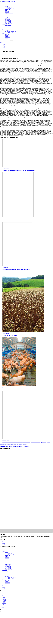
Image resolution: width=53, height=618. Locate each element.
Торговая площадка (5, 27)
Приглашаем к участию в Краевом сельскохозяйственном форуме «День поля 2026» (21, 220)
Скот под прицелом (6, 389)
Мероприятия (4, 24)
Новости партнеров (10, 8)
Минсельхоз (7, 16)
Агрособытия (7, 12)
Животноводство (8, 15)
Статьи (3, 5)
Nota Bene (6, 10)
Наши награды (7, 37)
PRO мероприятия (8, 25)
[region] (26, 491)
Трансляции (7, 572)
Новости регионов (8, 9)
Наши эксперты (7, 36)
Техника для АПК (8, 22)
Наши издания (5, 29)
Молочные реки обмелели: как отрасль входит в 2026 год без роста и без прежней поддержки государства (26, 442)
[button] (26, 530)
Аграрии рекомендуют (9, 13)
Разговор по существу (8, 21)
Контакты (6, 38)
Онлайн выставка (3, 41)
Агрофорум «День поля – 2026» (9, 335)
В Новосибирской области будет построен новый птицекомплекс (14, 446)
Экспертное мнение (8, 23)
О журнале (6, 35)
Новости (6, 6)
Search (1, 39)
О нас (3, 33)
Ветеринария (7, 560)
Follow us (2, 42)
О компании (7, 34)
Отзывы (3, 28)
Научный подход (8, 17)
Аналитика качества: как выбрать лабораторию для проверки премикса (18, 170)
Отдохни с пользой (8, 18)
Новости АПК (9, 7)
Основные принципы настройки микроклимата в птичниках (16, 269)
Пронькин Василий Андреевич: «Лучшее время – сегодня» (13, 444)
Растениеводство (8, 20)
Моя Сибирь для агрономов (9, 32)
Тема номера (7, 11)
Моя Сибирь (7, 30)
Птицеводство (7, 19)
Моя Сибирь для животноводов (10, 31)
